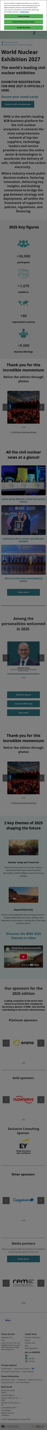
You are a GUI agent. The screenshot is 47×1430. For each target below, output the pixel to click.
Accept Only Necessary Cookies (23, 22)
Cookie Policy (24, 12)
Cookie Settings (23, 16)
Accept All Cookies (23, 28)
